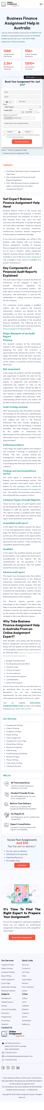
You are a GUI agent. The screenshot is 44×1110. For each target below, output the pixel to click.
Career (24, 991)
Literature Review (13, 766)
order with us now (23, 709)
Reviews (25, 983)
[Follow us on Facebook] (3, 1067)
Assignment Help (7, 965)
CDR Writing (11, 750)
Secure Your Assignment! (22, 937)
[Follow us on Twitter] (8, 1067)
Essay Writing (12, 735)
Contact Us (26, 968)
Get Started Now (22, 141)
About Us (25, 965)
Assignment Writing (14, 725)
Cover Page (5, 983)
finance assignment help (13, 329)
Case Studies (27, 979)
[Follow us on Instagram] (13, 1067)
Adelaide (25, 1006)
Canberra (25, 1013)
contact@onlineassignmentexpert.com (18, 1056)
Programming (6, 1017)
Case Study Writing (14, 763)
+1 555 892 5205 (10, 1052)
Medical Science (7, 1002)
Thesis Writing (12, 760)
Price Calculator (28, 987)
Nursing (4, 1006)
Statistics (4, 1024)
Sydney (24, 998)
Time (30, 109)
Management (6, 998)
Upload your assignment (10, 115)
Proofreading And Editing (16, 753)
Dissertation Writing (14, 744)
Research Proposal (14, 747)
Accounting (5, 1020)
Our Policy (26, 972)
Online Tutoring (12, 728)
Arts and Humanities (8, 1009)
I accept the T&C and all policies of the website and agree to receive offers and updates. (23, 135)
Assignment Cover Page (16, 741)
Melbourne (26, 1024)
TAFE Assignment (13, 738)
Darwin (24, 1017)
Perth (24, 1002)
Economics (5, 1013)
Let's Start (22, 865)
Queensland (26, 1020)
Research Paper (12, 757)
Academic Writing (13, 731)
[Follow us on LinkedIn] (18, 1067)
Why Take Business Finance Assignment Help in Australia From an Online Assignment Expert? (22, 186)
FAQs (24, 976)
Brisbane (25, 1009)
